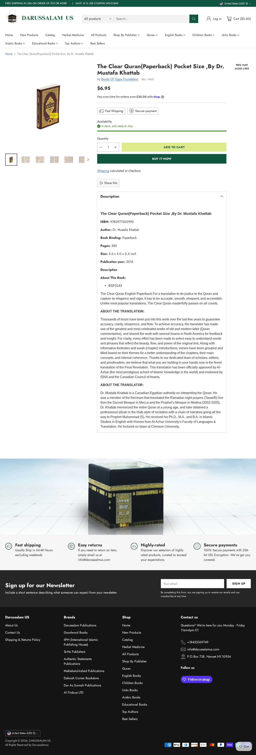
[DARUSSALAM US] (40, 19)
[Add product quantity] (115, 147)
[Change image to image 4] (54, 160)
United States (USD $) (236, 3)
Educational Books (134, 704)
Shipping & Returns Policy (22, 639)
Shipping (103, 170)
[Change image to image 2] (26, 160)
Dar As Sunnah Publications (82, 685)
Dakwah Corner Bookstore (81, 678)
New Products (131, 632)
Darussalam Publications (80, 625)
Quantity (102, 138)
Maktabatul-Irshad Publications (84, 671)
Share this (110, 183)
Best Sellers (129, 719)
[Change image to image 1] (11, 160)
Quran (126, 668)
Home (8, 54)
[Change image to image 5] (69, 160)
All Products (130, 654)
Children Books (132, 683)
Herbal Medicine (133, 647)
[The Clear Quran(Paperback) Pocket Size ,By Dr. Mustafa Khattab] (48, 106)
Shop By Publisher (134, 661)
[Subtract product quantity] (101, 147)
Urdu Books (130, 690)
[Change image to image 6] (83, 160)
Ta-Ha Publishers (74, 651)
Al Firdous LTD (73, 692)
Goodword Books (75, 632)
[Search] (193, 19)
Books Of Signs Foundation (119, 79)
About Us (11, 625)
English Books (131, 675)
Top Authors (130, 711)
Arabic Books (131, 697)
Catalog (127, 639)
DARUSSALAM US (40, 741)
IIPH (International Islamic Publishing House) (81, 642)
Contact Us (12, 632)
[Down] (88, 160)
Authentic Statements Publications (78, 661)
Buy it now (162, 159)
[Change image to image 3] (40, 160)
